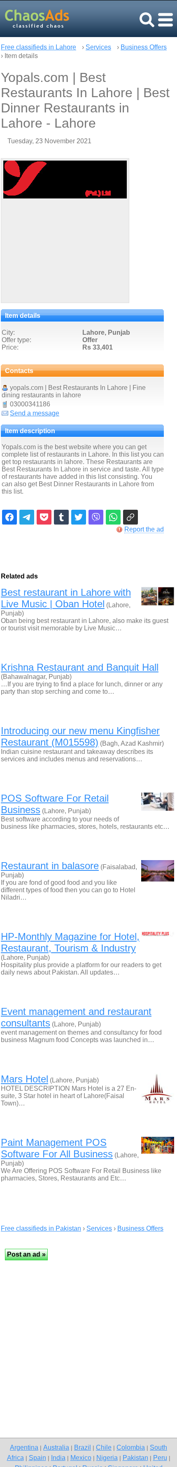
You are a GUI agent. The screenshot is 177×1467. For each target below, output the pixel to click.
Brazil (82, 1447)
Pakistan (135, 1457)
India (58, 1457)
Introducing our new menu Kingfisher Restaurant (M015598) (80, 736)
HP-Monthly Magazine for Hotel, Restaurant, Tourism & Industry (70, 942)
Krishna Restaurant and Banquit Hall (79, 667)
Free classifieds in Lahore (38, 47)
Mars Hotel (24, 1079)
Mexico (80, 1457)
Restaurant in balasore (50, 865)
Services (98, 47)
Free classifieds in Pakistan (41, 1228)
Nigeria (107, 1457)
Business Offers (144, 47)
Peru (160, 1457)
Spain (37, 1457)
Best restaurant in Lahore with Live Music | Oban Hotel (66, 598)
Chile (104, 1447)
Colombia (130, 1447)
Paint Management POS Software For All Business (57, 1148)
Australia (56, 1447)
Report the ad (144, 529)
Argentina (24, 1447)
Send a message (34, 413)
